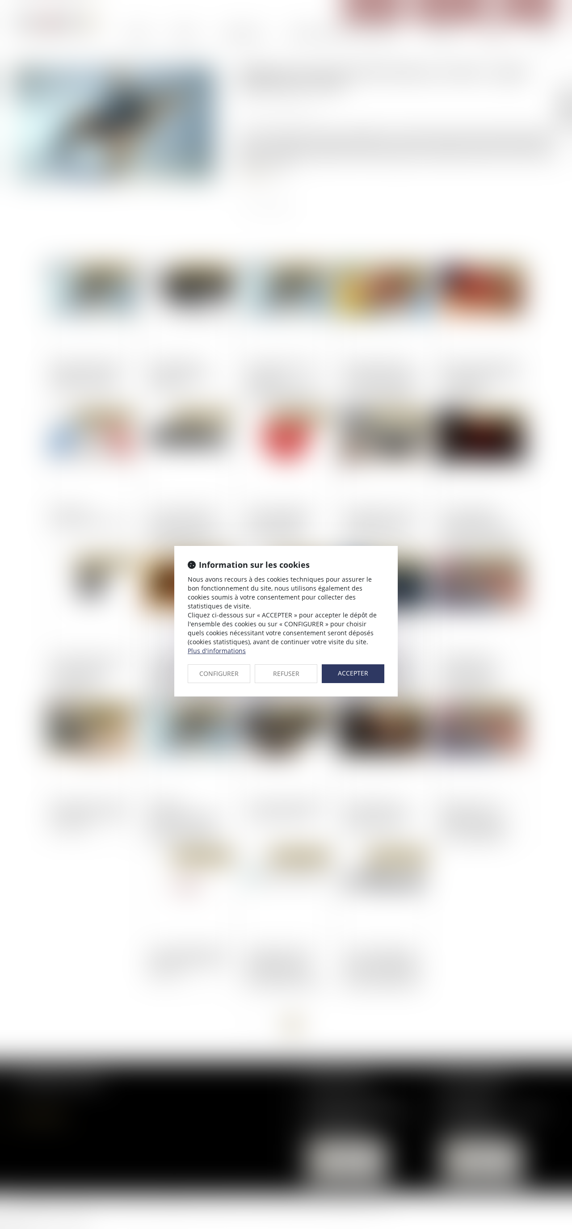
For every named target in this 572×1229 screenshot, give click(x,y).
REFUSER (286, 673)
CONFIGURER (219, 673)
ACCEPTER (353, 673)
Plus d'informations (217, 650)
